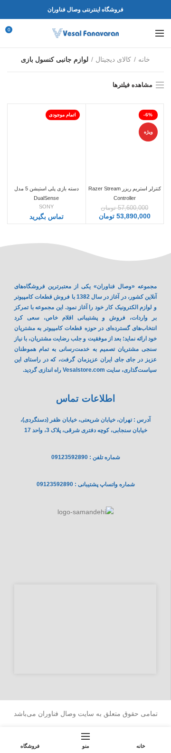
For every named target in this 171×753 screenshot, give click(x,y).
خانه (144, 59)
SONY (46, 206)
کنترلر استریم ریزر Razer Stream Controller (124, 193)
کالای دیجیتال (113, 59)
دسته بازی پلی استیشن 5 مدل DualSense (46, 193)
